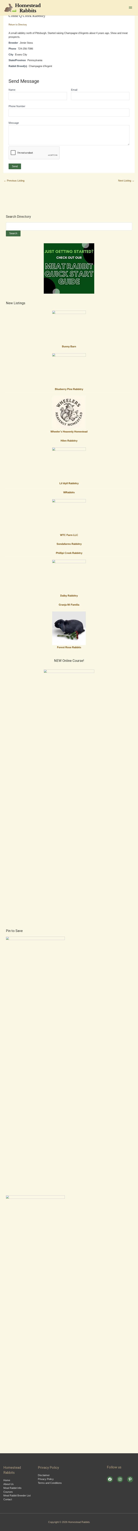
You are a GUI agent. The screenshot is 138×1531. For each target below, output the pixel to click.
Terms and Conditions (50, 1483)
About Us (8, 1484)
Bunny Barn (69, 346)
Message (14, 123)
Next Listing (126, 180)
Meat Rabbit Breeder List (17, 1495)
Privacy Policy (46, 1479)
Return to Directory (18, 24)
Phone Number (17, 106)
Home (6, 1480)
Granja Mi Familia (69, 604)
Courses (8, 1492)
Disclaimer (44, 1475)
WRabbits (69, 492)
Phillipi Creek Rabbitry (69, 553)
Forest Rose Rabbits (69, 647)
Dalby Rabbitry (69, 595)
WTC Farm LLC (69, 535)
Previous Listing (14, 180)
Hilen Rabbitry (69, 440)
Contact (7, 1499)
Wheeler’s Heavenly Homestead (69, 431)
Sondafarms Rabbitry (69, 544)
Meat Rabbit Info (12, 1488)
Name (12, 89)
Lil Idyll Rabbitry (69, 483)
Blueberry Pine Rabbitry (69, 389)
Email (74, 89)
